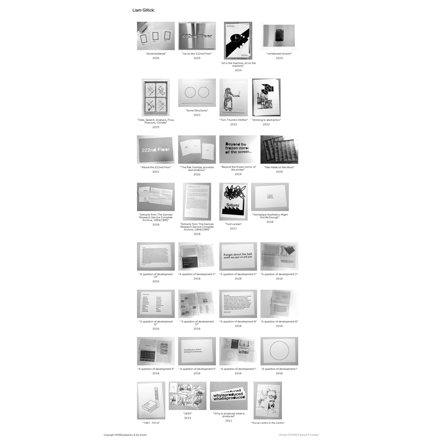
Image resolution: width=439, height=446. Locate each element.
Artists (283, 435)
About (303, 435)
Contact (314, 435)
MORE (293, 435)
